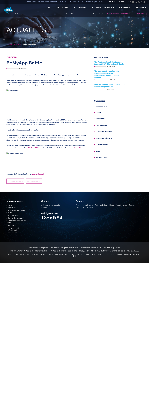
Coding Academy (50, 254)
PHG (98, 254)
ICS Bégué (81, 251)
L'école (98, 112)
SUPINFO (92, 254)
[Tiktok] (144, 2)
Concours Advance (126, 254)
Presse (45, 208)
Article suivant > (33, 181)
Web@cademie (62, 254)
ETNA (86, 254)
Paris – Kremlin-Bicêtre (84, 205)
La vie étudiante (102, 144)
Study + (31, 148)
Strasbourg (80, 208)
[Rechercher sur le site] (106, 2)
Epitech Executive (37, 254)
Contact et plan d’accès (51, 205)
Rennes (131, 205)
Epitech (10, 254)
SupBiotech (135, 251)
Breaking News (101, 106)
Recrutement (12, 225)
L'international (102, 125)
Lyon (125, 205)
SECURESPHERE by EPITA (110, 254)
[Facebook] (128, 2)
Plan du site (12, 208)
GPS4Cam (38, 148)
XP (88, 251)
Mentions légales (14, 215)
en (123, 2)
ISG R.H (63, 251)
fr (119, 2)
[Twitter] (130, 2)
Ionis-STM (79, 254)
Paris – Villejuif (115, 205)
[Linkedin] (136, 2)
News (98, 151)
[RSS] (139, 2)
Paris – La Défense (101, 205)
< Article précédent (15, 181)
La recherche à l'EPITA (104, 132)
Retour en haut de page (139, 398)
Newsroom (12, 205)
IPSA (128, 251)
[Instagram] (141, 2)
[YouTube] (133, 2)
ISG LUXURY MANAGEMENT (23, 251)
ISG (11, 251)
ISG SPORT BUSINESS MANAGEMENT (47, 251)
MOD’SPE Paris (95, 251)
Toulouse (89, 208)
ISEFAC (74, 251)
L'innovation (100, 119)
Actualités (17, 44)
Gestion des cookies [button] (15, 218)
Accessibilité (12, 233)
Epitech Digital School (22, 254)
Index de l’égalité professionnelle (13, 229)
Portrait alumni (102, 157)
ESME (123, 251)
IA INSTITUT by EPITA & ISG (110, 251)
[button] (49, 7)
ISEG (69, 251)
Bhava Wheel (78, 148)
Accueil (9, 44)
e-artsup (71, 254)
